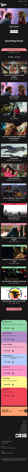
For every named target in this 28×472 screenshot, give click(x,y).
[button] (25, 5)
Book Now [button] (14, 31)
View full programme (14, 309)
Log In (25, 1)
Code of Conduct (23, 431)
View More (7, 328)
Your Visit (25, 422)
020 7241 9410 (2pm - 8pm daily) (8, 448)
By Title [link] (17, 57)
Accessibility (24, 424)
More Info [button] (14, 21)
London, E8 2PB (4, 443)
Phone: (2, 446)
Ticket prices (24, 426)
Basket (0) (20, 1)
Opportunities (24, 427)
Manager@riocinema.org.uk (7, 453)
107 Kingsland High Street (6, 441)
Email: (2, 451)
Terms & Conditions (22, 432)
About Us (25, 421)
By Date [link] (10, 57)
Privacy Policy (24, 429)
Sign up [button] (21, 410)
